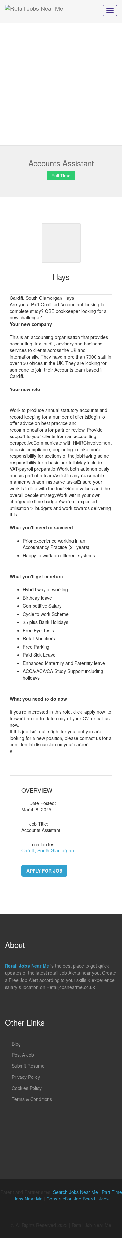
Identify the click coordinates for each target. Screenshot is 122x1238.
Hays (61, 276)
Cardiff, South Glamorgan (47, 850)
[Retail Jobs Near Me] (34, 11)
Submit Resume (28, 1065)
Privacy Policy (26, 1077)
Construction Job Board (71, 1198)
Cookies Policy (27, 1088)
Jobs (104, 1198)
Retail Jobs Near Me (27, 965)
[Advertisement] (61, 84)
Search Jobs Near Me (75, 1192)
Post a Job (23, 1054)
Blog (16, 1043)
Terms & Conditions (32, 1099)
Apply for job (44, 870)
